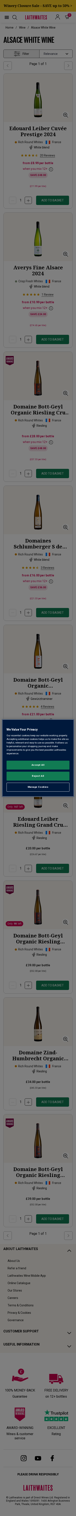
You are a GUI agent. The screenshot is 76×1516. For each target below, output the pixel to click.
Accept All (38, 765)
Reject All (38, 776)
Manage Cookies (38, 786)
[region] (38, 758)
